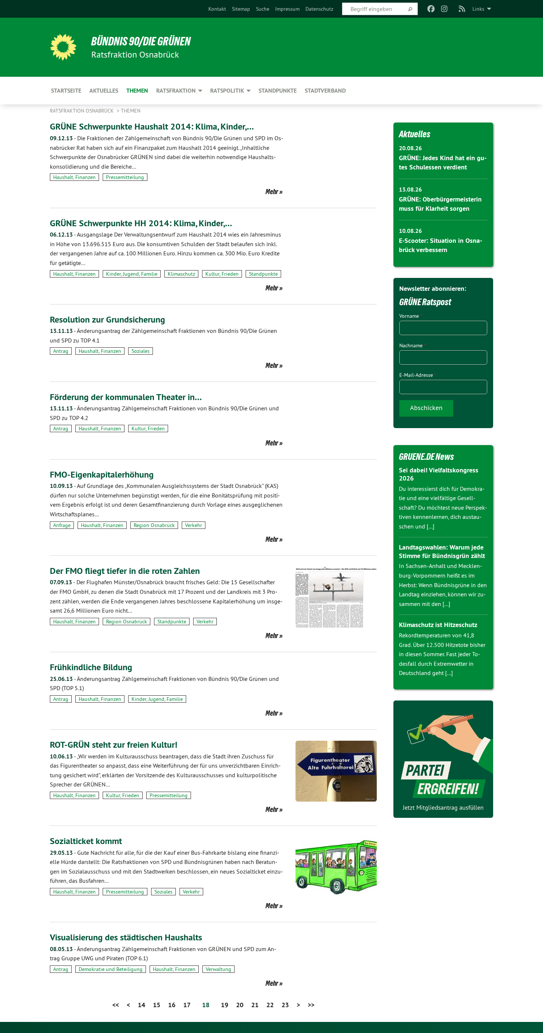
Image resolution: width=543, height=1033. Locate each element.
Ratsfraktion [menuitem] (176, 90)
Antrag (60, 351)
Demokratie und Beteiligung (111, 969)
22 (270, 1005)
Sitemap (241, 9)
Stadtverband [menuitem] (325, 90)
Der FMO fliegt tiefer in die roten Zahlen (125, 570)
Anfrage (62, 525)
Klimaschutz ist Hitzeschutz (438, 624)
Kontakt (217, 9)
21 (255, 1005)
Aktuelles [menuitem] (103, 90)
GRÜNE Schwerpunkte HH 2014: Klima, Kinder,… (141, 223)
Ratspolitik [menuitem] (227, 90)
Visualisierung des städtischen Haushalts (126, 937)
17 (187, 1005)
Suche (262, 9)
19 (224, 1005)
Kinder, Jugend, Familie (131, 274)
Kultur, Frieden (222, 274)
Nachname (412, 345)
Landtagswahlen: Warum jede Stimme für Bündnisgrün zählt (442, 551)
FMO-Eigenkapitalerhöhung (102, 474)
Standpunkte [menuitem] (278, 90)
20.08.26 (410, 148)
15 (156, 1005)
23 (285, 1005)
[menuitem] (217, 9)
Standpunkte (263, 274)
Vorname (410, 316)
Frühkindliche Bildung (91, 667)
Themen (130, 110)
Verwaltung (218, 969)
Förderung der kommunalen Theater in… (126, 397)
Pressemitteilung (125, 177)
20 (239, 1005)
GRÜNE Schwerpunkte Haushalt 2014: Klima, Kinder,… (152, 126)
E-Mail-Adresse (417, 375)
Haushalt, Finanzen (74, 177)
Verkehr (193, 525)
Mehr (272, 191)
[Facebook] (431, 9)
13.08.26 (410, 189)
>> (311, 1005)
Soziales (141, 351)
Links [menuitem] (478, 9)
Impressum (287, 9)
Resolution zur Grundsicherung (107, 319)
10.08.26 (410, 231)
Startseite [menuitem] (66, 90)
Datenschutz (319, 9)
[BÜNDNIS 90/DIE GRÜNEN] (63, 47)
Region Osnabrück (154, 525)
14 (141, 1005)
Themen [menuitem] (137, 90)
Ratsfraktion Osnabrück (82, 110)
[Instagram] (444, 9)
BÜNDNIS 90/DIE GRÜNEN (141, 41)
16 (171, 1005)
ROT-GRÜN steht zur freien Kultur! (113, 744)
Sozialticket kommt (86, 841)
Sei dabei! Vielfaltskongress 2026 (438, 474)
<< (115, 1005)
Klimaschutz (181, 274)
